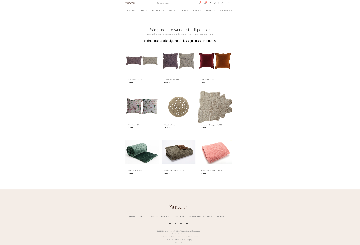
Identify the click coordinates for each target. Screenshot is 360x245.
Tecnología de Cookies (159, 216)
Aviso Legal (179, 216)
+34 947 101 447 (224, 3)
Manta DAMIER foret (135, 170)
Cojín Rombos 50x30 (135, 79)
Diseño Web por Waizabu (178, 243)
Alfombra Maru (169, 125)
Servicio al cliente (137, 216)
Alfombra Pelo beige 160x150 (211, 125)
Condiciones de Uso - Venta (200, 216)
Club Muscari (222, 216)
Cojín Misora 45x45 (134, 125)
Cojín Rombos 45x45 (171, 79)
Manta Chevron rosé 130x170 (211, 170)
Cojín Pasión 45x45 (207, 79)
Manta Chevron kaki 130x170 (174, 170)
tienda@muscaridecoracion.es (191, 231)
